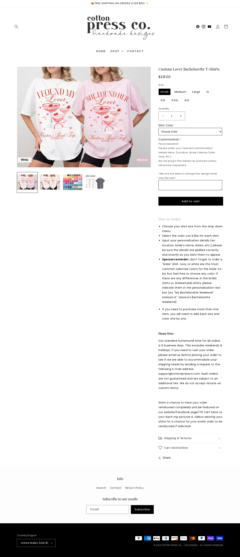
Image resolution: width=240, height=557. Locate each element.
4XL (187, 100)
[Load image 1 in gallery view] (27, 182)
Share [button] (167, 458)
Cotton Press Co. (172, 545)
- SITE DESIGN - (191, 545)
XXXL (175, 100)
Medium (180, 92)
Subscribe (142, 509)
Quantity (163, 108)
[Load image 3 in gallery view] (72, 182)
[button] (16, 26)
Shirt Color (165, 125)
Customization (168, 139)
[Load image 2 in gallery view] (50, 182)
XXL (163, 100)
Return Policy (134, 488)
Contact (116, 488)
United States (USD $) (34, 543)
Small (164, 92)
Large (196, 92)
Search (101, 488)
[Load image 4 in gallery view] (95, 182)
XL (207, 92)
